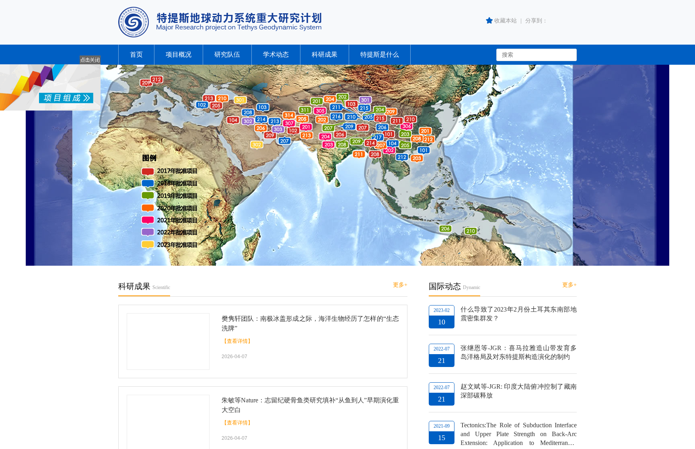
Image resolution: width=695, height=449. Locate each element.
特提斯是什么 (379, 54)
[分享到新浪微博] (572, 21)
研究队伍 (227, 54)
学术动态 (276, 54)
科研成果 (324, 54)
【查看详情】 (237, 341)
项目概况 (178, 54)
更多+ (400, 285)
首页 (136, 54)
